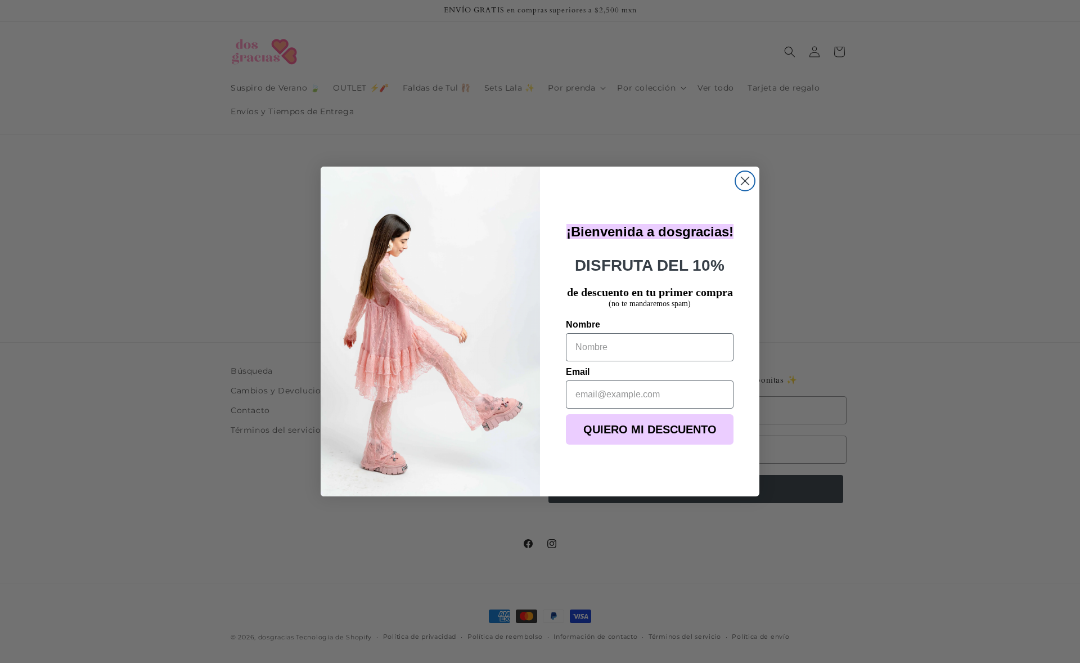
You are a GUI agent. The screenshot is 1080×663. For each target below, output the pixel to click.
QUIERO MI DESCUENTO (650, 429)
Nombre (583, 324)
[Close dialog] (745, 181)
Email (578, 372)
